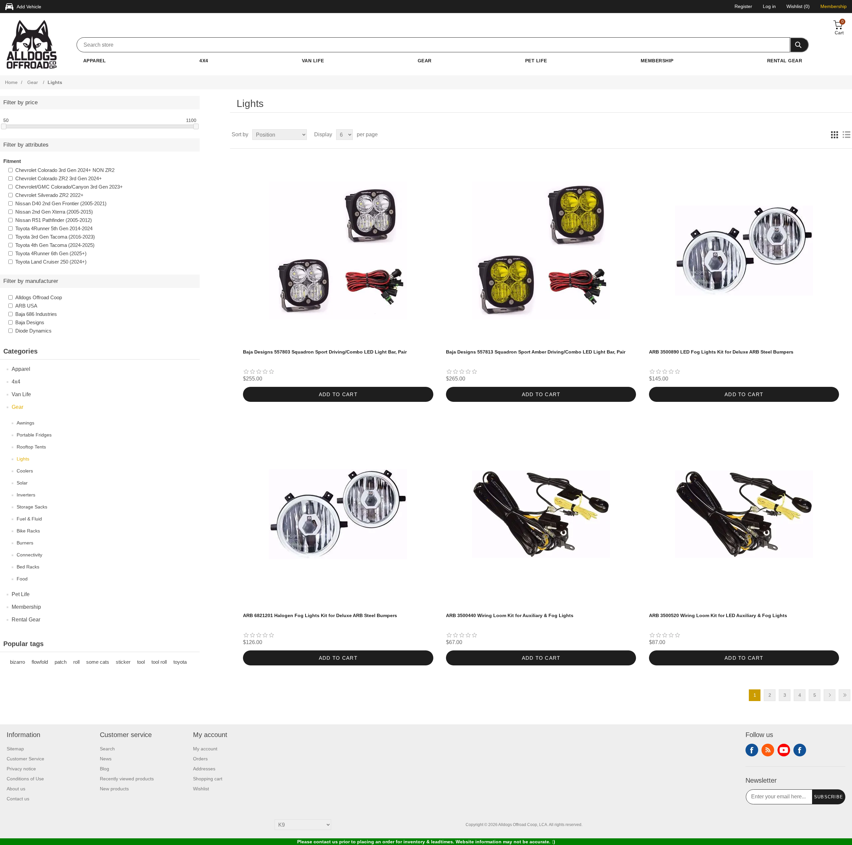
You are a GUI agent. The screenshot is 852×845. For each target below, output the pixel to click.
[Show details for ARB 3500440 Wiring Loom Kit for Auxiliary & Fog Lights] (541, 514)
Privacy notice (21, 768)
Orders (200, 758)
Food (22, 578)
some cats (97, 662)
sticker (123, 662)
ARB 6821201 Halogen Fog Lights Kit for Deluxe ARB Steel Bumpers (320, 615)
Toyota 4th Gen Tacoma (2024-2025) (55, 245)
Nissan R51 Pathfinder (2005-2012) (53, 220)
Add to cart (338, 394)
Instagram (799, 750)
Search (107, 748)
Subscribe (828, 796)
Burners (25, 542)
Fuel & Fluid (29, 518)
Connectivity (29, 554)
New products (114, 788)
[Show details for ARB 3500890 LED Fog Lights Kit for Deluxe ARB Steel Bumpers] (744, 250)
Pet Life (536, 60)
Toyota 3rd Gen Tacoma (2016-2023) (55, 237)
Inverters (26, 494)
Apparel (94, 60)
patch (61, 662)
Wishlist (201, 788)
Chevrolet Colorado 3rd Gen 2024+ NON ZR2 (64, 170)
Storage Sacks (32, 506)
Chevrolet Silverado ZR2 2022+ (49, 195)
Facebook (752, 750)
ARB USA (26, 306)
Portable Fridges (34, 434)
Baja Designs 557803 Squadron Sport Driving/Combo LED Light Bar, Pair (325, 352)
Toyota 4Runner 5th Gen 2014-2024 (54, 228)
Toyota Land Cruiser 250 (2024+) (51, 262)
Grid (834, 134)
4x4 (203, 60)
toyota (180, 662)
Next (829, 695)
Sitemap (15, 748)
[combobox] (433, 44)
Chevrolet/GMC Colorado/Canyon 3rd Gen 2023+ (69, 187)
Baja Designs (29, 322)
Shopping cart (207, 778)
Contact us (18, 798)
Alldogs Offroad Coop (38, 297)
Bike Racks (28, 530)
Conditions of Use (25, 778)
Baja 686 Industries (36, 314)
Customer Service (25, 758)
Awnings (25, 422)
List (846, 134)
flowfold (40, 662)
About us (16, 788)
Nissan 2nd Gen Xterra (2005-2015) (54, 212)
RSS (767, 750)
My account (205, 748)
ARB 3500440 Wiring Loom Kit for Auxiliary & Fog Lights (509, 615)
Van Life (313, 60)
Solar (22, 482)
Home (11, 82)
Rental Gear (784, 60)
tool (141, 662)
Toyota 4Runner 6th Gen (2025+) (51, 253)
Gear (425, 60)
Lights (23, 458)
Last (844, 695)
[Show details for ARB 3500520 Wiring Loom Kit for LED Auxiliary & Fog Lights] (744, 514)
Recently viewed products (127, 778)
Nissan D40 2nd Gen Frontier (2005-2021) (60, 203)
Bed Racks (28, 566)
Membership (657, 60)
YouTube (783, 750)
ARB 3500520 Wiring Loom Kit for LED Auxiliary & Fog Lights (718, 615)
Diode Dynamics (33, 331)
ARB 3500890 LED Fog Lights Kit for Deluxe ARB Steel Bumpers (721, 352)
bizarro (17, 662)
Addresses (204, 768)
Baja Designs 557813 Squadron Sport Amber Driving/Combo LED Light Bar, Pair (535, 352)
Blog (104, 768)
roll (76, 662)
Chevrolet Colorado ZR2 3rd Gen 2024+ (58, 178)
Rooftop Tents (31, 446)
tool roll (159, 662)
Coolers (25, 470)
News (105, 758)
